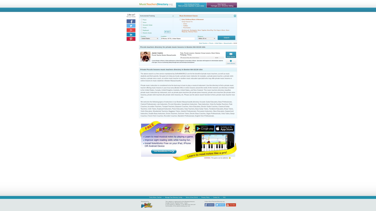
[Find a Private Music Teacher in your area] (191, 5)
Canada (158, 90)
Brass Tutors (228, 109)
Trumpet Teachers (168, 106)
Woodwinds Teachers (160, 111)
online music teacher (171, 78)
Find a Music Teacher (155, 197)
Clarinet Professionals (148, 104)
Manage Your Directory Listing (173, 197)
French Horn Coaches (155, 116)
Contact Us (216, 197)
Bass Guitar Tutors (201, 109)
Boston (164, 55)
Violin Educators (146, 111)
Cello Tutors (152, 109)
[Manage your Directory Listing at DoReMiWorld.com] (222, 5)
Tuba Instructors (203, 104)
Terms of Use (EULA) (192, 197)
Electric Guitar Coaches (209, 106)
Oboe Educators (218, 111)
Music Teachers (203, 43)
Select (168, 32)
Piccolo (211, 43)
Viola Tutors (225, 113)
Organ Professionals (213, 113)
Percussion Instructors (204, 111)
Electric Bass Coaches (198, 113)
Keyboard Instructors (164, 109)
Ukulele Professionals (188, 111)
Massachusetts (228, 43)
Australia (176, 90)
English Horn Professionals (204, 116)
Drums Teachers (171, 113)
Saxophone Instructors (189, 104)
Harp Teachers (189, 109)
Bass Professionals (225, 102)
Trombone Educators (216, 109)
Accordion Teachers (154, 106)
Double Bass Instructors (157, 113)
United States (218, 43)
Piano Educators (178, 109)
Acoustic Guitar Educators (209, 102)
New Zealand (198, 90)
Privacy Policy (205, 197)
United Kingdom (167, 90)
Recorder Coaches (170, 116)
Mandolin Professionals (186, 116)
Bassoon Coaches (181, 106)
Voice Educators (194, 106)
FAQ (224, 197)
